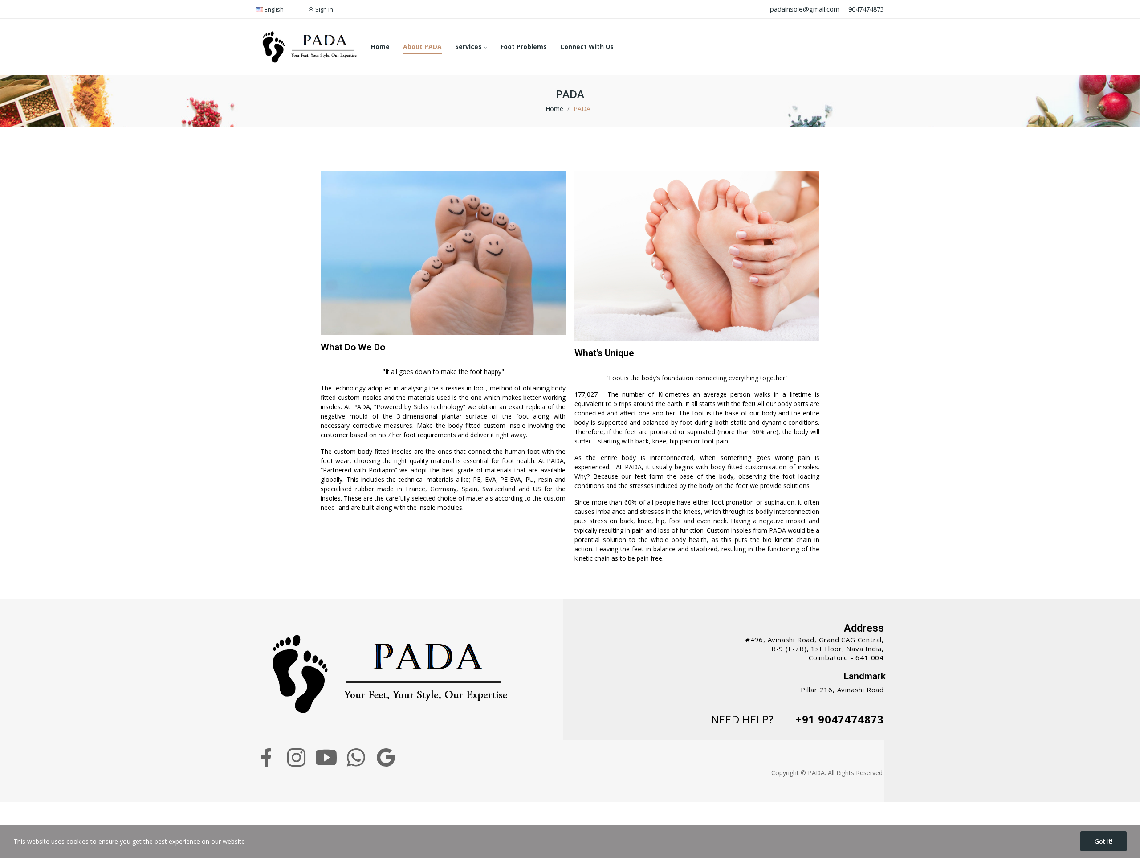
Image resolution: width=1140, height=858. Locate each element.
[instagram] (296, 757)
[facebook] (266, 757)
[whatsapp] (356, 757)
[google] (385, 757)
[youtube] (326, 757)
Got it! (1103, 841)
